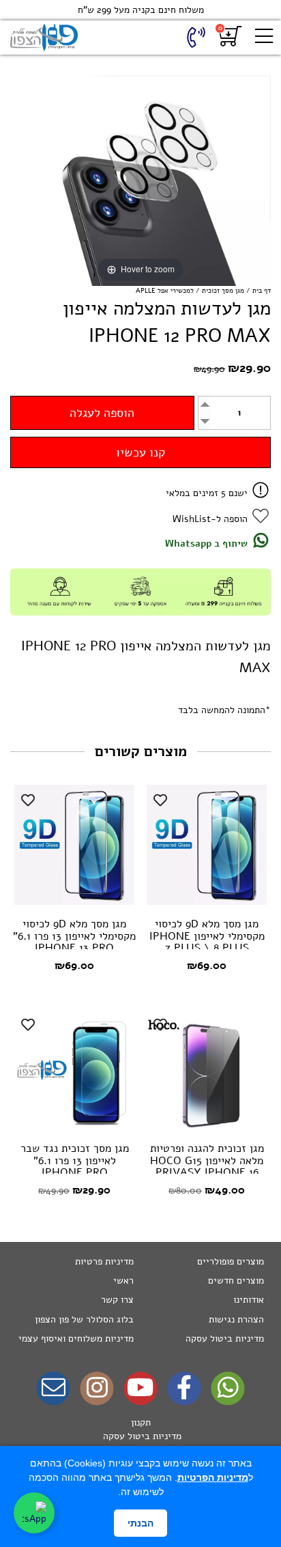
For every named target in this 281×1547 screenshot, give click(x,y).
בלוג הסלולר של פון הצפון (84, 1319)
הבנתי (140, 1523)
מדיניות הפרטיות (212, 1477)
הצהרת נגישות (236, 1319)
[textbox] (140, 1436)
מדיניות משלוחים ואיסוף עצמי (76, 1338)
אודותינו (248, 1299)
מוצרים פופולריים (230, 1261)
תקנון (141, 1422)
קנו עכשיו (140, 452)
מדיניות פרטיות (104, 1261)
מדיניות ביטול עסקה (225, 1338)
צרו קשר (117, 1299)
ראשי (123, 1280)
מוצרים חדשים (236, 1280)
